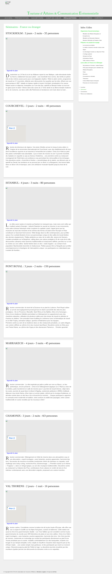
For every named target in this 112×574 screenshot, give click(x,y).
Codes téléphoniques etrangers (91, 80)
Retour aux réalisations (86, 93)
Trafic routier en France (88, 60)
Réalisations (70, 18)
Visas (84, 72)
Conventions (84, 91)
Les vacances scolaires (88, 45)
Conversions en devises (89, 76)
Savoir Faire (37, 18)
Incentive (83, 87)
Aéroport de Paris (87, 56)
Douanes (85, 74)
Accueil (8, 18)
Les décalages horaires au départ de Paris (93, 51)
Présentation (22, 18)
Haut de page (11, 96)
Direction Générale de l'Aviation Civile (92, 40)
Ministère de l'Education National (91, 38)
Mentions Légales (41, 571)
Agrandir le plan (12, 70)
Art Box (55, 571)
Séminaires (83, 89)
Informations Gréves (88, 58)
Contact (99, 18)
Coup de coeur (53, 18)
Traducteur (85, 78)
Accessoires (85, 18)
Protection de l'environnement (90, 82)
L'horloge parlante (87, 54)
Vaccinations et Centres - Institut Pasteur (93, 65)
